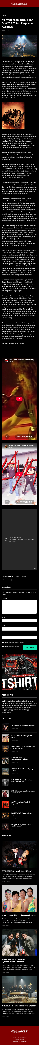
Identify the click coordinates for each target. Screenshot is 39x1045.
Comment (4, 598)
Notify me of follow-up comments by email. (13, 642)
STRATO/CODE (22, 1041)
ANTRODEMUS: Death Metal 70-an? (23, 725)
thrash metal (6, 579)
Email (3, 625)
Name (4, 617)
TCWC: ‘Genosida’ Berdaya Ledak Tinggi (19, 915)
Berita (4, 15)
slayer (24, 576)
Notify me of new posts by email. (11, 646)
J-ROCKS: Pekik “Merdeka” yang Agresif (19, 1006)
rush (17, 576)
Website (4, 634)
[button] (2, 4)
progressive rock (8, 576)
